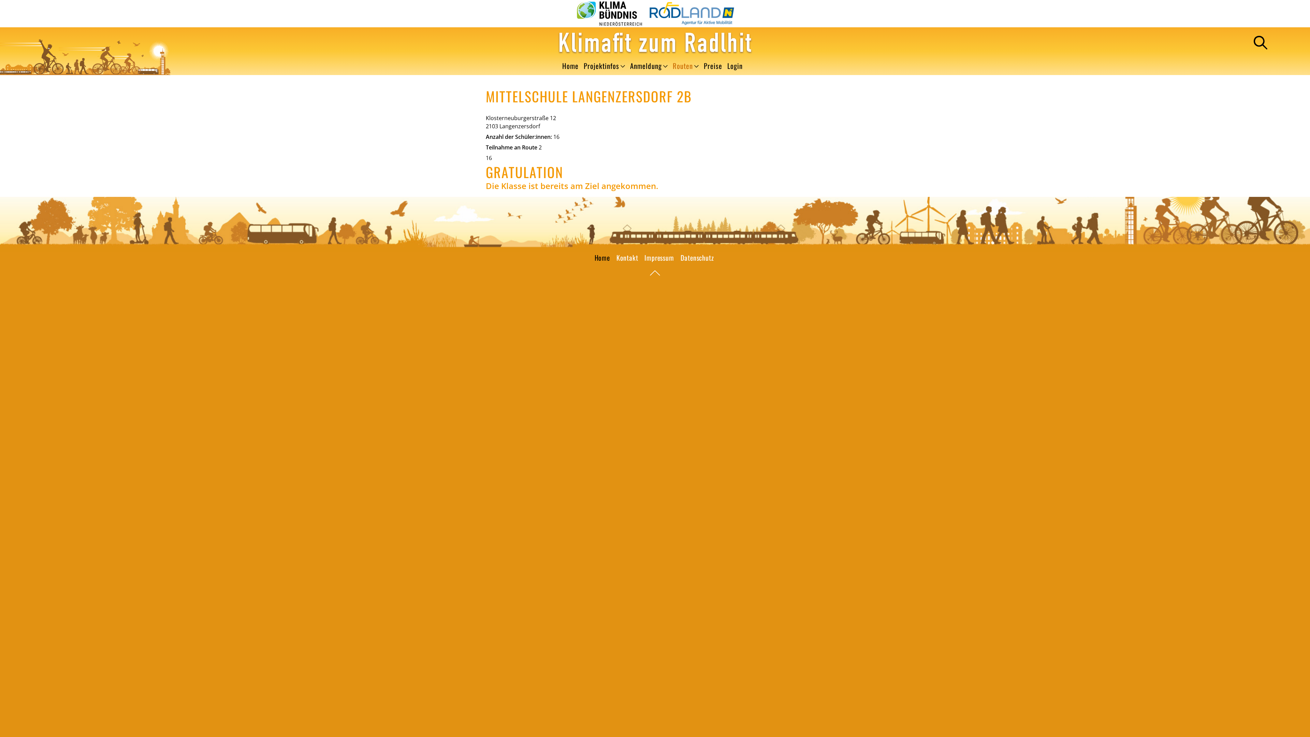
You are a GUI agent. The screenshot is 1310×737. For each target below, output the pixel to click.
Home (570, 66)
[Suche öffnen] (1260, 42)
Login (735, 66)
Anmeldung (645, 66)
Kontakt (627, 257)
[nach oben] (655, 273)
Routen (683, 66)
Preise (713, 66)
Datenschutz (697, 257)
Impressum (659, 257)
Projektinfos (601, 66)
